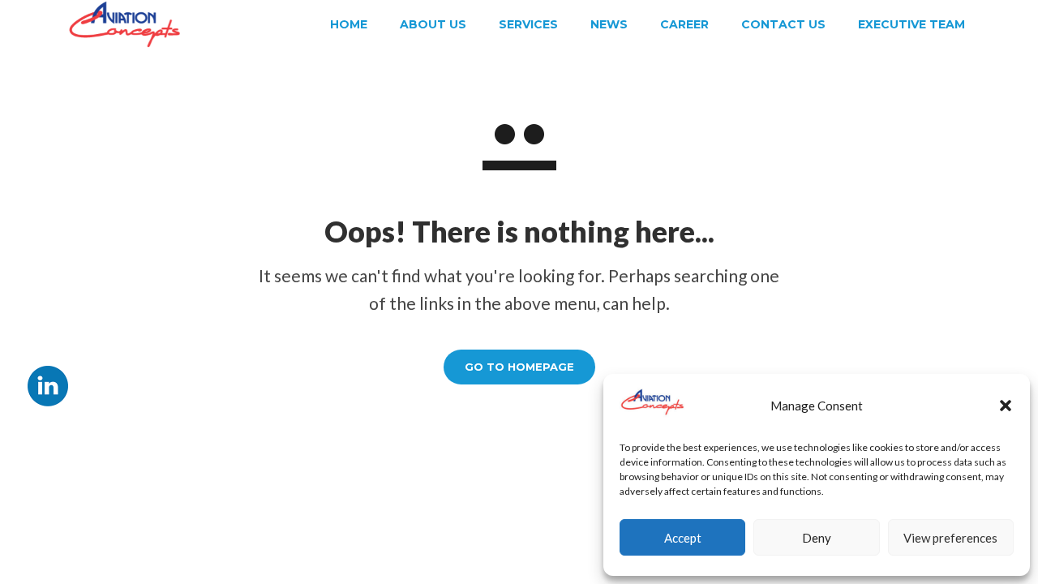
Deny (816, 537)
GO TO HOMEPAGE (519, 366)
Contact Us (783, 24)
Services (528, 24)
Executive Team (911, 24)
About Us (433, 24)
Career (684, 24)
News (609, 24)
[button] (1005, 405)
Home (348, 24)
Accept (682, 537)
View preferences (950, 537)
